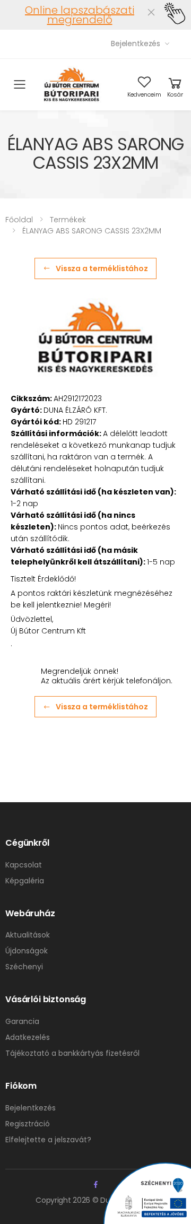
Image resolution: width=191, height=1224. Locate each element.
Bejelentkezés (135, 43)
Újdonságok (26, 950)
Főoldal (19, 219)
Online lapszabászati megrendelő (79, 15)
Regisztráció (27, 1123)
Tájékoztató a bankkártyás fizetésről (72, 1053)
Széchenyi (24, 966)
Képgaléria (24, 880)
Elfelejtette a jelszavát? (48, 1139)
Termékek (68, 219)
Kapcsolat (23, 865)
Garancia (22, 1021)
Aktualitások (27, 935)
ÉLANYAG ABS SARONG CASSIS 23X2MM (91, 230)
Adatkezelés (27, 1037)
